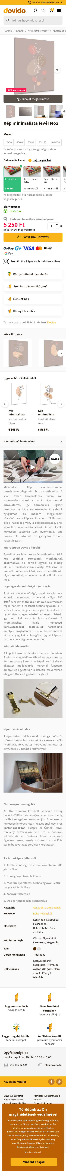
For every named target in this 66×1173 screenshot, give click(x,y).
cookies (38, 1131)
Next (57, 69)
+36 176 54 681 (18, 1065)
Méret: (8, 134)
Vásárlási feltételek (13, 1099)
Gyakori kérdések (43, 1103)
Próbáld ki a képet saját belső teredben (35, 261)
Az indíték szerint (38, 31)
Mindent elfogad (34, 1162)
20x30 (8, 142)
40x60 (20, 142)
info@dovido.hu (52, 1065)
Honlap (8, 31)
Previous (5, 404)
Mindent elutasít (33, 1152)
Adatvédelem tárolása (15, 1103)
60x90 (31, 142)
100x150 (55, 142)
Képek (20, 31)
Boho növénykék (42, 913)
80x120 (42, 142)
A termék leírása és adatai (19, 441)
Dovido (51, 322)
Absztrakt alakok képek (47, 907)
